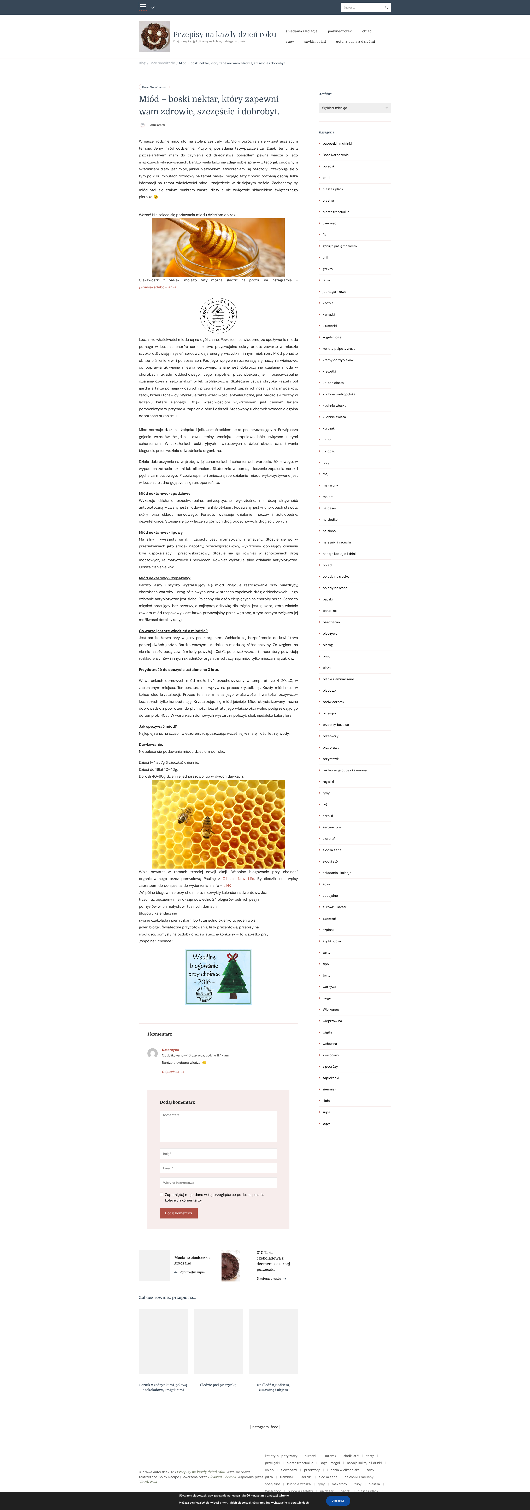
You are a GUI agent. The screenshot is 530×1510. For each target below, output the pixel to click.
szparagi (329, 918)
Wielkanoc (331, 1009)
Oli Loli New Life (238, 878)
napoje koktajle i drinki (340, 554)
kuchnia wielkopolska (339, 394)
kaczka (328, 303)
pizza (327, 667)
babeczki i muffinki (337, 143)
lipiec (327, 440)
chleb (327, 177)
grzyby (328, 269)
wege (327, 998)
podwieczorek (340, 31)
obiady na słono (335, 588)
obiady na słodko (336, 576)
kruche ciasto (333, 383)
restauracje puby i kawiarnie (345, 770)
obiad (367, 31)
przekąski (330, 713)
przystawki (331, 759)
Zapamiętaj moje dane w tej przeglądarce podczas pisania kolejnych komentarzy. (214, 1197)
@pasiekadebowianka (157, 287)
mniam (328, 497)
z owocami (331, 1055)
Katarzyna (170, 1050)
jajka (326, 280)
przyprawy (331, 747)
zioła (326, 1101)
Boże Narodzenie (154, 87)
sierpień (329, 838)
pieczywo (330, 633)
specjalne (330, 895)
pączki (328, 599)
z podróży (330, 1066)
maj (326, 474)
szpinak (328, 930)
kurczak (329, 428)
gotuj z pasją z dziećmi (355, 42)
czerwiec (330, 223)
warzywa (329, 987)
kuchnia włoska (334, 405)
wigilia (327, 1032)
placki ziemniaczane (338, 679)
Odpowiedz (170, 1071)
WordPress (148, 1482)
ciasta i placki (333, 189)
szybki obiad (315, 42)
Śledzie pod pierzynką (218, 1385)
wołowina (330, 1044)
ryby (326, 793)
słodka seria (332, 850)
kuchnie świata (334, 417)
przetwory (330, 736)
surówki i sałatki (335, 907)
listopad (329, 451)
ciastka (328, 200)
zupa (326, 1112)
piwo (326, 656)
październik (331, 622)
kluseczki (330, 326)
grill (326, 257)
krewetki (329, 371)
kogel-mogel (332, 337)
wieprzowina (332, 1021)
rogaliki (328, 781)
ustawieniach (300, 1503)
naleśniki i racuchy (337, 542)
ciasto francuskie (336, 212)
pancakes (330, 611)
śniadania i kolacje (302, 31)
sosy (326, 884)
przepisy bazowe (336, 724)
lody (326, 462)
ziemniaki (330, 1089)
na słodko (330, 519)
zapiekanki (331, 1078)
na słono (329, 531)
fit (324, 234)
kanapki (329, 314)
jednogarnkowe (334, 291)
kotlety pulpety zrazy (339, 348)
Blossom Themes (222, 1477)
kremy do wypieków (338, 360)
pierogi (328, 645)
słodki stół (330, 861)
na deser (329, 508)
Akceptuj (338, 1501)
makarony (330, 485)
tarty (326, 952)
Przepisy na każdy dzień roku (224, 34)
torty (326, 975)
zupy (290, 42)
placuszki (330, 690)
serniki (328, 816)
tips (326, 964)
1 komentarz (155, 125)
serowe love (332, 827)
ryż (325, 804)
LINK (227, 885)
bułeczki (329, 166)
